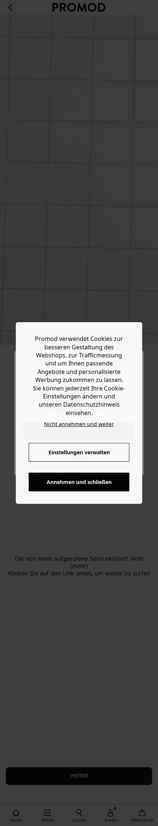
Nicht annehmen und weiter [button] (79, 424)
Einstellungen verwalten (79, 452)
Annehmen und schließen (79, 482)
